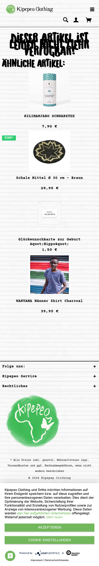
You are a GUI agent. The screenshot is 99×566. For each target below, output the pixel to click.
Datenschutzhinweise (57, 560)
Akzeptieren (49, 527)
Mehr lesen (54, 517)
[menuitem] (92, 9)
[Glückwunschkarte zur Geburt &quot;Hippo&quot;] (49, 213)
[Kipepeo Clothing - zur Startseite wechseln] (29, 9)
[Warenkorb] (89, 19)
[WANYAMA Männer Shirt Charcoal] (49, 274)
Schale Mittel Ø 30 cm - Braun (49, 178)
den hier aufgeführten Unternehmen (44, 513)
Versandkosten (18, 465)
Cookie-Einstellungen (49, 540)
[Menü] (92, 9)
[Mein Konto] (76, 19)
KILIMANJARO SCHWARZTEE (49, 116)
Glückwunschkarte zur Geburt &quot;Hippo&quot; (49, 241)
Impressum (37, 560)
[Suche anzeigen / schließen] (65, 20)
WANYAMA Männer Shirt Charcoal (49, 301)
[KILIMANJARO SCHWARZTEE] (49, 89)
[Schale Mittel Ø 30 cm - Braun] (49, 151)
